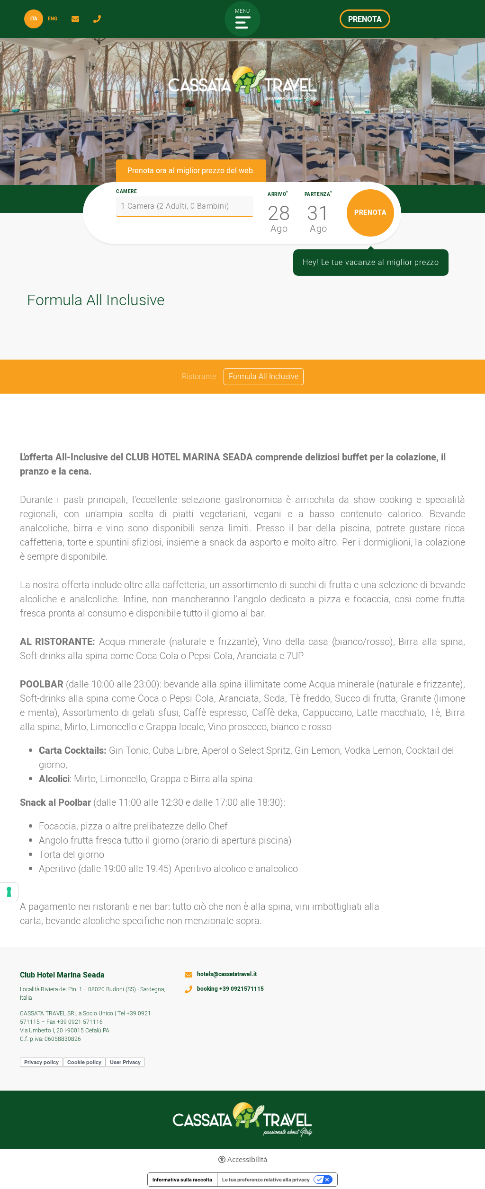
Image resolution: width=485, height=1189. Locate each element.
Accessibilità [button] (247, 1159)
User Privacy (125, 1062)
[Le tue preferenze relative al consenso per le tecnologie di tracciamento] (9, 892)
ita (33, 19)
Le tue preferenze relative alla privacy (266, 1179)
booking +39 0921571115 (230, 989)
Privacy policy (41, 1062)
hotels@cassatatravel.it (78, 19)
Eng (52, 19)
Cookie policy (84, 1062)
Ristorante (199, 376)
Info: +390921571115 (99, 19)
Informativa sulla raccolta (182, 1179)
